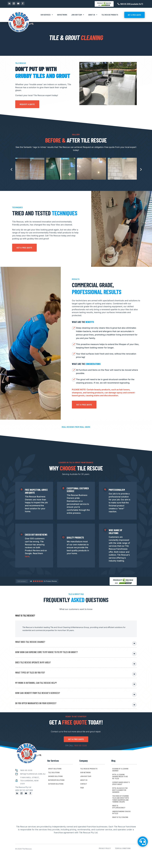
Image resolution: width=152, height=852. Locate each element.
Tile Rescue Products (109, 15)
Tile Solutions (54, 772)
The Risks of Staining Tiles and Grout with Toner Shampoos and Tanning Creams (120, 799)
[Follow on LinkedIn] (9, 3)
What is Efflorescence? (118, 807)
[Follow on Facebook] (22, 3)
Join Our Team (76, 15)
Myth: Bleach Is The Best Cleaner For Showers (120, 790)
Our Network (62, 15)
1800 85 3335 (80, 745)
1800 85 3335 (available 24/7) (131, 4)
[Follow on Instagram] (14, 3)
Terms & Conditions (123, 848)
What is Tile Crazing (120, 817)
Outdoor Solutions (55, 784)
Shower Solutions (55, 776)
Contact (83, 784)
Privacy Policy (105, 848)
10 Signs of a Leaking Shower (120, 770)
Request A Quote (27, 104)
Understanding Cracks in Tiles (121, 812)
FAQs (82, 788)
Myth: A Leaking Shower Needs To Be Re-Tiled (120, 776)
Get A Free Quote (134, 15)
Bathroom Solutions (56, 780)
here (27, 556)
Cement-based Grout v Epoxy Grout (121, 783)
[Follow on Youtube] (18, 3)
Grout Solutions (54, 769)
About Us (91, 15)
